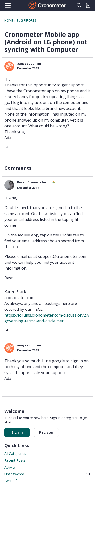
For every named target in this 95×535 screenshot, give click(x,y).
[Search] (79, 5)
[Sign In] (88, 5)
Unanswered (47, 474)
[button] (9, 66)
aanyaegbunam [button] (29, 63)
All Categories (15, 453)
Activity (10, 467)
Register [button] (46, 432)
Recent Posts (14, 460)
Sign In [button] (17, 432)
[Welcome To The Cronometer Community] (47, 5)
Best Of (10, 481)
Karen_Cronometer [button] (32, 182)
